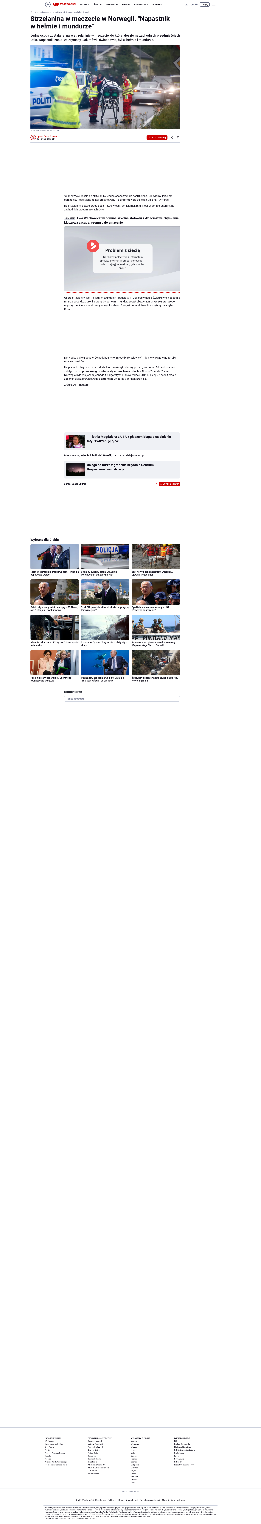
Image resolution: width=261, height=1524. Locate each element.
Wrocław (134, 1447)
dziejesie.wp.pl (135, 455)
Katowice (134, 1477)
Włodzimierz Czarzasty (96, 1465)
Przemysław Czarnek (95, 1447)
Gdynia (133, 1471)
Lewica (176, 1456)
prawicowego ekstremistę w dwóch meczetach (110, 371)
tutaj (95, 1519)
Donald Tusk (92, 1456)
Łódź (133, 1453)
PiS (175, 1441)
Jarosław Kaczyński (95, 1441)
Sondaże (48, 1459)
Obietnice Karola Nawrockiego (56, 1462)
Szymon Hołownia (94, 1459)
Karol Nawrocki (93, 1474)
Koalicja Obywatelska (182, 1444)
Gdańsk (134, 1462)
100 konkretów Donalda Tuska (56, 1465)
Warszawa (135, 1444)
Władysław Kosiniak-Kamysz (98, 1468)
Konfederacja (179, 1453)
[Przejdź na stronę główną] (48, 6)
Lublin (133, 1483)
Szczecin (134, 1456)
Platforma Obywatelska (183, 1447)
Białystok (134, 1468)
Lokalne (134, 1441)
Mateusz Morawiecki (95, 1444)
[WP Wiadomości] (66, 4)
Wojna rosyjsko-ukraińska (54, 1444)
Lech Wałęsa (92, 1471)
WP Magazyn (49, 1441)
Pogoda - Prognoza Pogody (55, 1453)
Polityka (157, 4)
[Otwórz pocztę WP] (186, 4)
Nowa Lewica (179, 1459)
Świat (97, 4)
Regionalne (140, 4)
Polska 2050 (179, 1462)
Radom (133, 1474)
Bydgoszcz (135, 1465)
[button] (194, 4)
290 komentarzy (158, 137)
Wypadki (48, 1456)
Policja (47, 1450)
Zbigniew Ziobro (94, 1450)
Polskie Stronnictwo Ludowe (184, 1450)
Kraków (134, 1450)
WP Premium (112, 4)
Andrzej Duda (93, 1453)
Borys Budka (92, 1462)
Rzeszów (134, 1480)
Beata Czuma (50, 136)
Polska (83, 4)
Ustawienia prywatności (173, 1500)
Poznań (134, 1459)
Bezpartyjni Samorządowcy (184, 1465)
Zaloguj (205, 4)
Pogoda (126, 4)
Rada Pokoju (49, 1447)
